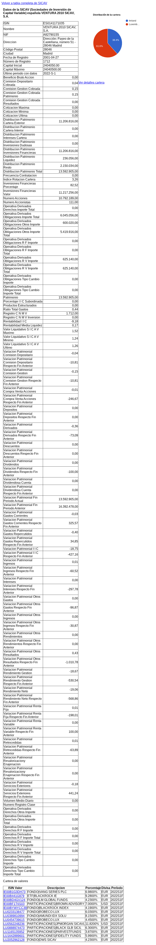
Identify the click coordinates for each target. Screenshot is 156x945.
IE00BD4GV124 (14, 899)
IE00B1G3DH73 (14, 892)
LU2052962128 (14, 939)
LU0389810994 (14, 915)
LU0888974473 (14, 927)
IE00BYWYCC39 (15, 907)
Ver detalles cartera (91, 82)
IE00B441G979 (13, 896)
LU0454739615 (14, 919)
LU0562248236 (14, 923)
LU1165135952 (13, 931)
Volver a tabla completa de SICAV (24, 3)
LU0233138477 (14, 911)
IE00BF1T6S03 (14, 903)
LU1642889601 (14, 935)
